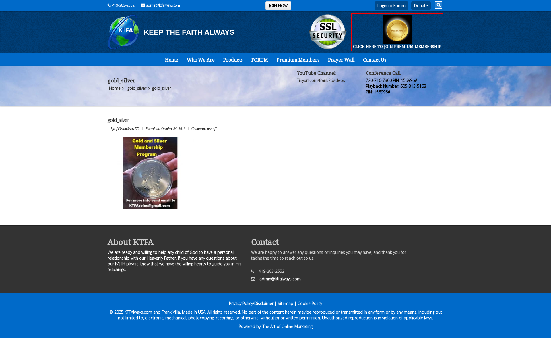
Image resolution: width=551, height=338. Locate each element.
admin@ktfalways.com (163, 5)
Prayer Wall (341, 60)
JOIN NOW (278, 5)
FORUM (259, 60)
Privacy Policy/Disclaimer (251, 303)
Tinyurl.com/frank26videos (321, 80)
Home (171, 60)
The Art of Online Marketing (288, 326)
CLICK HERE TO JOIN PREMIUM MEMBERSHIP (397, 46)
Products (233, 60)
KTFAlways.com (138, 312)
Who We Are (201, 60)
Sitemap (285, 303)
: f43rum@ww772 (124, 129)
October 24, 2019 (165, 129)
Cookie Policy (310, 303)
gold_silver (136, 88)
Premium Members (298, 60)
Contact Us (374, 60)
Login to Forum (391, 5)
